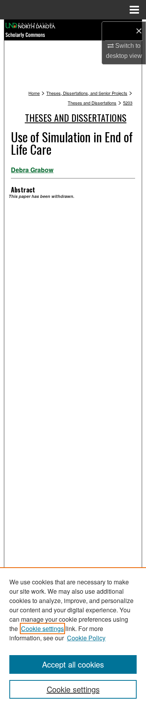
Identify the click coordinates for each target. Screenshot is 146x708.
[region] (73, 637)
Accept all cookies (73, 664)
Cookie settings (42, 628)
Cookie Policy (86, 637)
